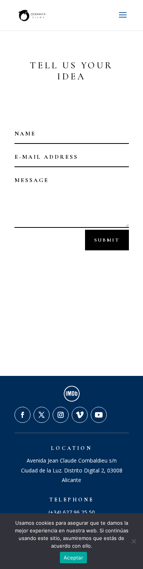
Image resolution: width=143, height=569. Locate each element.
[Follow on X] (42, 415)
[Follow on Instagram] (61, 415)
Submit (107, 240)
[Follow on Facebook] (22, 415)
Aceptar (73, 557)
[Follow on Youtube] (99, 415)
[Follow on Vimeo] (80, 415)
